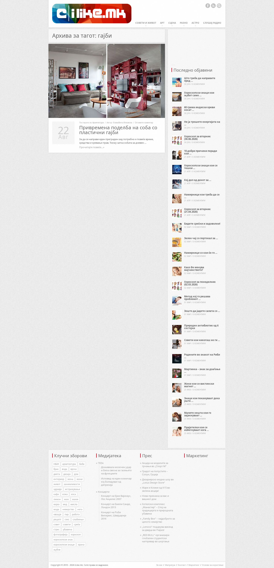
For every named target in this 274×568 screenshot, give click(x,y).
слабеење (78, 519)
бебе (81, 464)
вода (64, 469)
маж (66, 499)
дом (76, 474)
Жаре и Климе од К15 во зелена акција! (156, 489)
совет (56, 524)
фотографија (60, 534)
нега (79, 509)
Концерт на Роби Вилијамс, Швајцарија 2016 (113, 515)
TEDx (101, 463)
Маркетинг (193, 565)
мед (65, 504)
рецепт (57, 519)
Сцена (172, 22)
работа (76, 514)
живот (56, 484)
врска (73, 469)
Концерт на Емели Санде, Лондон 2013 (115, 505)
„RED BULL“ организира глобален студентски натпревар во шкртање (155, 538)
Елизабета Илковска (122, 122)
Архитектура (98, 122)
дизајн (67, 474)
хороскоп (76, 534)
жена (70, 479)
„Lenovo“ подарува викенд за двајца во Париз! (157, 528)
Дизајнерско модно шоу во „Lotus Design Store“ (158, 481)
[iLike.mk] (91, 14)
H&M (56, 464)
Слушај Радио (212, 22)
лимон (57, 499)
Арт (162, 22)
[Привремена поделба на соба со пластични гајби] (106, 81)
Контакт (182, 565)
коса (73, 494)
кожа (65, 494)
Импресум (170, 565)
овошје (57, 514)
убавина (67, 529)
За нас (159, 565)
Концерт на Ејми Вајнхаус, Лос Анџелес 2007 (116, 497)
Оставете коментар (144, 122)
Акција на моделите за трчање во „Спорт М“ (155, 464)
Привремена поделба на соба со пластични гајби (118, 130)
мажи (75, 499)
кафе (56, 494)
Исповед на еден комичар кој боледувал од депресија (116, 481)
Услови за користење (212, 565)
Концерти (103, 491)
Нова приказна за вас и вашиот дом (155, 497)
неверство (68, 509)
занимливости (72, 484)
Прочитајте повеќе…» (91, 147)
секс (67, 519)
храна (81, 544)
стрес (56, 529)
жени (80, 479)
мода (56, 509)
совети (67, 524)
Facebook (207, 5)
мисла (73, 504)
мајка (56, 504)
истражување (72, 489)
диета (56, 474)
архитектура (69, 464)
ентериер (58, 479)
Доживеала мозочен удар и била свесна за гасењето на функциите (116, 470)
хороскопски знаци (64, 544)
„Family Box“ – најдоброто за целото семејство (158, 520)
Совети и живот (145, 22)
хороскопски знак (63, 539)
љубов (56, 549)
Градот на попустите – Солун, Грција (155, 473)
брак (56, 469)
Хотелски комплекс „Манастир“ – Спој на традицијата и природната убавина (157, 508)
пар (67, 514)
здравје (57, 489)
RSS (213, 5)
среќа (77, 524)
